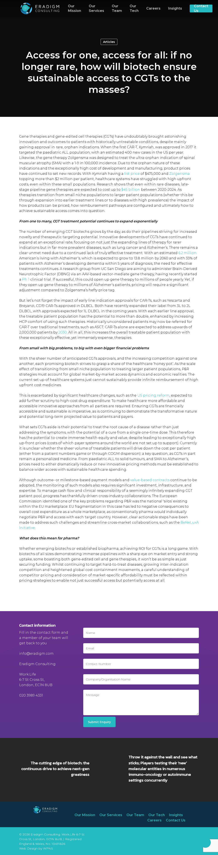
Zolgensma (179, 174)
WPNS (48, 848)
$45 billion (130, 190)
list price (132, 174)
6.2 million (187, 253)
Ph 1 (25, 279)
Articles (109, 42)
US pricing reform (153, 395)
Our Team (135, 815)
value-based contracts (149, 480)
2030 (62, 332)
